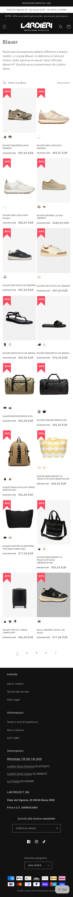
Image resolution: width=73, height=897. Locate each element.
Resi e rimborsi (15, 730)
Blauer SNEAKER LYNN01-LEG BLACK (51, 631)
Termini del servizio (18, 691)
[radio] (5, 136)
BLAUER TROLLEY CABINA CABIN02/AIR (15, 631)
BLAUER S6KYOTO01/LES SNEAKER (19, 285)
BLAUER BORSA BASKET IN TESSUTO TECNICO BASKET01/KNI (53, 477)
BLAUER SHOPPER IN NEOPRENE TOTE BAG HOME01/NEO (18, 547)
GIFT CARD (13, 738)
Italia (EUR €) (34, 865)
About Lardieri (15, 683)
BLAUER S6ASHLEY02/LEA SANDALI (19, 353)
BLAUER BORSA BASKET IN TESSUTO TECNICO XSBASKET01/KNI (49, 560)
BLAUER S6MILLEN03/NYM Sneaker (15, 216)
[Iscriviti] (57, 828)
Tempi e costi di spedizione (22, 721)
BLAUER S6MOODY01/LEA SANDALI (53, 353)
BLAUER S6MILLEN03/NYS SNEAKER (49, 146)
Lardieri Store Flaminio (21, 766)
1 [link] (17, 652)
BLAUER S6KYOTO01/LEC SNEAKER (53, 285)
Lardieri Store (30, 890)
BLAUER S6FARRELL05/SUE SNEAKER (50, 217)
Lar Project (13, 781)
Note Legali (13, 699)
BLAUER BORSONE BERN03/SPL (18, 416)
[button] (4, 27)
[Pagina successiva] (56, 653)
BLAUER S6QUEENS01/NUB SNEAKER (16, 146)
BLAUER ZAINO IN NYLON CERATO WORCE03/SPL (19, 488)
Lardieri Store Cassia (19, 773)
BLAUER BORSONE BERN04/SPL (52, 420)
